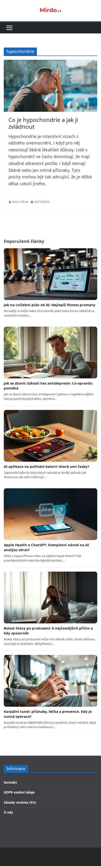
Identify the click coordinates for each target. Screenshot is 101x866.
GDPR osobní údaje (19, 792)
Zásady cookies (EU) (20, 802)
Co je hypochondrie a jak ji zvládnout (43, 123)
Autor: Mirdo (20, 202)
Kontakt (10, 782)
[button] (9, 27)
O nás (8, 812)
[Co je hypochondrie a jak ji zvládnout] (50, 86)
